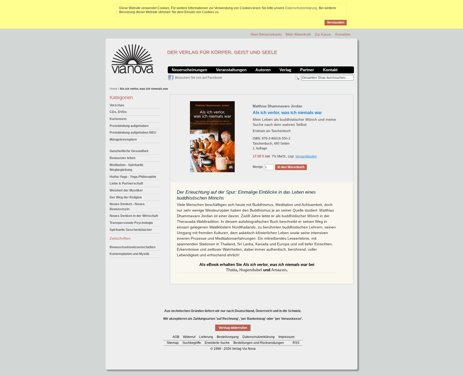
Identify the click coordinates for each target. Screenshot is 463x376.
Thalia (231, 270)
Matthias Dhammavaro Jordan (277, 106)
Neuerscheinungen (189, 69)
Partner (307, 69)
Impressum (286, 337)
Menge (258, 167)
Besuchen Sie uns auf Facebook (198, 78)
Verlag (285, 69)
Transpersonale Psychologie (131, 223)
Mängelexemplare (123, 139)
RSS (296, 343)
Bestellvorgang (228, 337)
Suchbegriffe (191, 343)
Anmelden (342, 34)
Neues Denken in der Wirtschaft (134, 216)
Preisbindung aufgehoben (129, 126)
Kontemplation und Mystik (129, 254)
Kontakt (330, 69)
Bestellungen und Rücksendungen (258, 343)
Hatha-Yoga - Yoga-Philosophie (133, 177)
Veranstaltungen (231, 69)
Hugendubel (250, 270)
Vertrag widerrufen (233, 328)
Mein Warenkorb (298, 34)
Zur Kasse (323, 34)
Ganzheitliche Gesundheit (129, 151)
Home (113, 88)
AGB (176, 337)
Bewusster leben (122, 158)
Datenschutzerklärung (301, 8)
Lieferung (206, 337)
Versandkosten (306, 156)
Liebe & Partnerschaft (126, 183)
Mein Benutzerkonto (266, 34)
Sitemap (173, 343)
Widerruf (189, 337)
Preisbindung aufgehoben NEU (133, 132)
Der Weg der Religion (126, 197)
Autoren (263, 69)
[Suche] (297, 77)
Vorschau (117, 105)
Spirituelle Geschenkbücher (131, 230)
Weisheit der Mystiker (126, 190)
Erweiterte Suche (217, 343)
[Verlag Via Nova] (132, 59)
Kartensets (118, 119)
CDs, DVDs (118, 112)
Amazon (279, 270)
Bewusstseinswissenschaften (132, 247)
